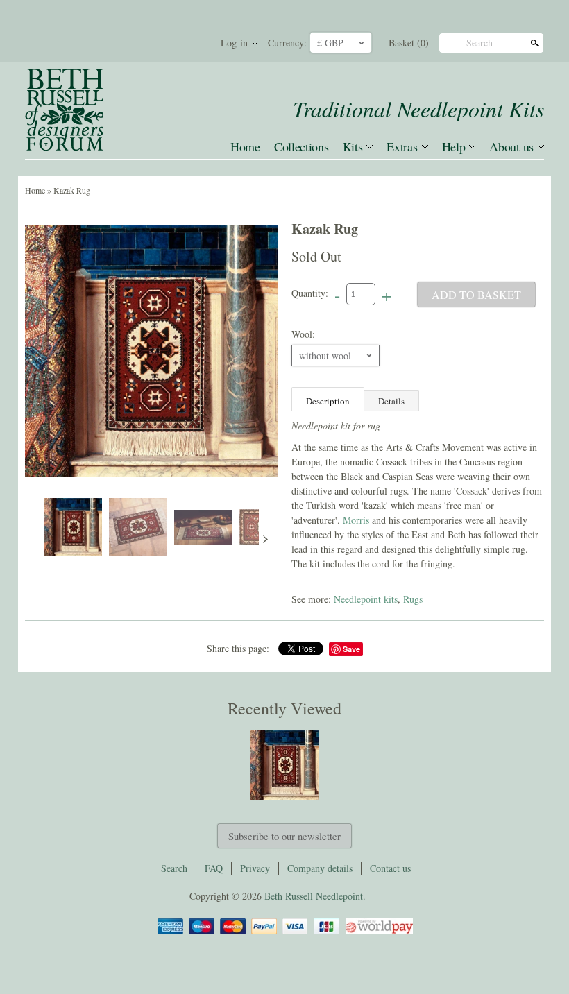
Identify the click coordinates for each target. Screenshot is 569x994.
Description (328, 401)
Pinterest (169, 43)
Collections (301, 146)
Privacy (255, 868)
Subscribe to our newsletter (284, 836)
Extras (402, 146)
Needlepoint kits (366, 599)
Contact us (390, 868)
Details (391, 401)
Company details (320, 868)
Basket (409, 42)
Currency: (287, 42)
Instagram (193, 43)
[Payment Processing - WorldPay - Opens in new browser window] (378, 932)
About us (511, 146)
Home (245, 146)
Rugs (413, 599)
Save (351, 649)
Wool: (303, 334)
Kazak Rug (71, 190)
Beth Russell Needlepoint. (315, 895)
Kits (353, 146)
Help (454, 146)
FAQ (214, 868)
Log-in (234, 42)
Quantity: (309, 293)
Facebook (145, 43)
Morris (357, 519)
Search (479, 42)
